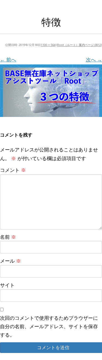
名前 (8, 237)
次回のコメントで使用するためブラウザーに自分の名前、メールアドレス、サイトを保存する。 (49, 326)
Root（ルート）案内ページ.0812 (79, 45)
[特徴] (51, 90)
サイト (7, 285)
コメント (13, 170)
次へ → (94, 59)
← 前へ (8, 59)
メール (10, 260)
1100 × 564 (48, 45)
